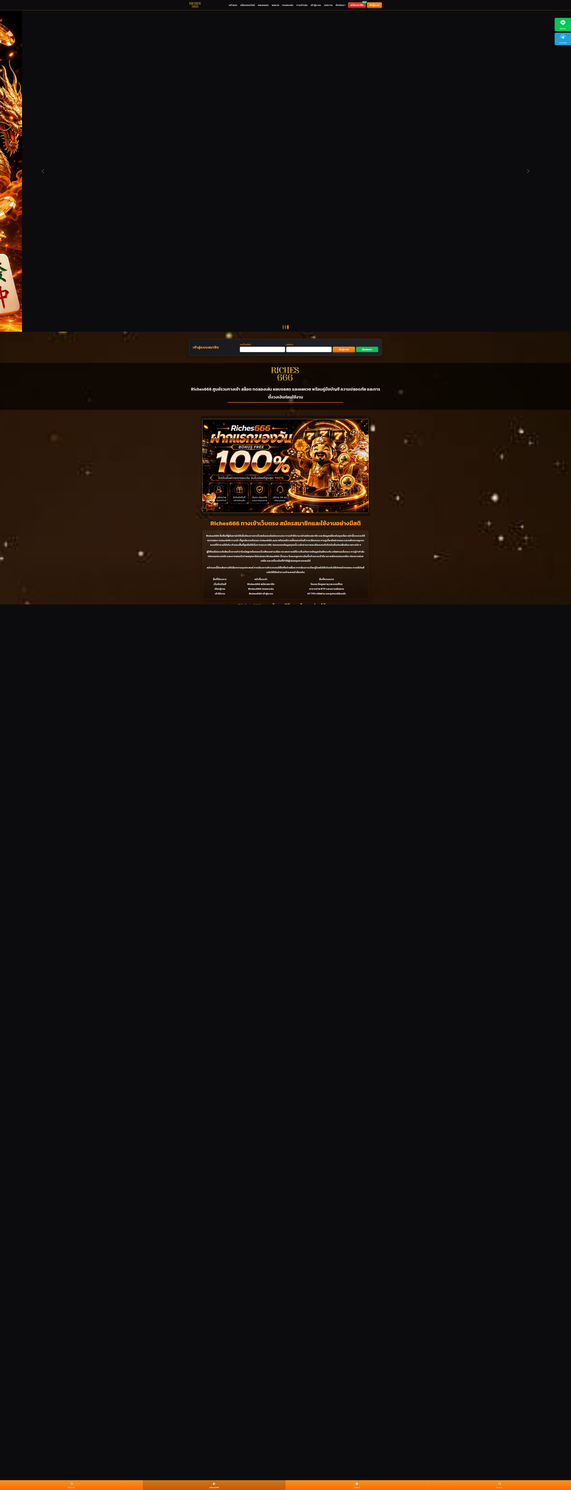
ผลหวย (275, 5)
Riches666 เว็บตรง (262, 1361)
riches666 (366, 1451)
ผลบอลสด (263, 5)
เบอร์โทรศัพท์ (245, 344)
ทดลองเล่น (287, 5)
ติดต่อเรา (340, 5)
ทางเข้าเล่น (302, 5)
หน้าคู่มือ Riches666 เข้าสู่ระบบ (234, 1139)
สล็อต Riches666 (262, 902)
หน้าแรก (233, 5)
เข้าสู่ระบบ (316, 5)
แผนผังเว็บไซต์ (342, 1451)
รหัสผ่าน (289, 344)
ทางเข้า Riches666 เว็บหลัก (266, 683)
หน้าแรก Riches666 (311, 1139)
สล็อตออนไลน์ (247, 5)
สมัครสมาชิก (358, 4)
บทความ (328, 5)
